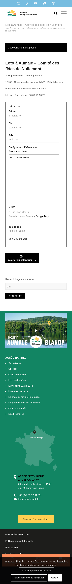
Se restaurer (15, 363)
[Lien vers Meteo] (18, 3)
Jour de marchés (17, 408)
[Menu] (62, 13)
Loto (24, 151)
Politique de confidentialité (19, 541)
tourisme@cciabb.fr (28, 499)
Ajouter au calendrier (20, 260)
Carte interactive (17, 374)
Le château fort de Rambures (24, 397)
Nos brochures (16, 414)
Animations (15, 151)
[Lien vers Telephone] (27, 3)
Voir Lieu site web (18, 238)
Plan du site (11, 547)
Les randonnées (17, 380)
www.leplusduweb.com (17, 534)
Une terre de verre (18, 391)
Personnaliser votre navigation (29, 578)
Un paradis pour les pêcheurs (24, 402)
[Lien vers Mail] (35, 3)
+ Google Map (41, 216)
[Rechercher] (54, 13)
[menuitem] (54, 13)
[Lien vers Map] (53, 3)
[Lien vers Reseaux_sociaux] (44, 3)
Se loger (12, 368)
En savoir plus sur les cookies (37, 571)
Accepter (55, 578)
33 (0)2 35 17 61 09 (30, 495)
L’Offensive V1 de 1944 (20, 385)
